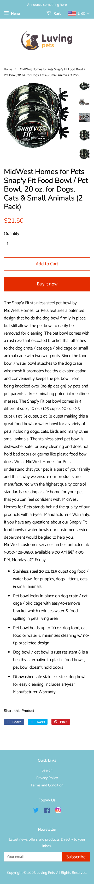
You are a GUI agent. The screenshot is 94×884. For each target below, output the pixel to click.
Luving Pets (46, 873)
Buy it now (47, 284)
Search (47, 770)
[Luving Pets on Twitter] (36, 811)
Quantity (11, 233)
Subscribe (76, 857)
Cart (57, 14)
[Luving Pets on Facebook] (47, 811)
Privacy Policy (47, 778)
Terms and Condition (47, 785)
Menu (15, 14)
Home (8, 69)
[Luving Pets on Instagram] (58, 811)
